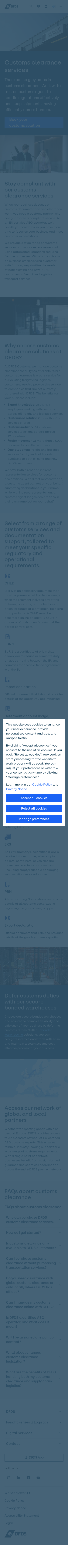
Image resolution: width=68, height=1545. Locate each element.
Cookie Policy (42, 784)
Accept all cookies (34, 798)
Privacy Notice (16, 789)
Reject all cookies (34, 808)
